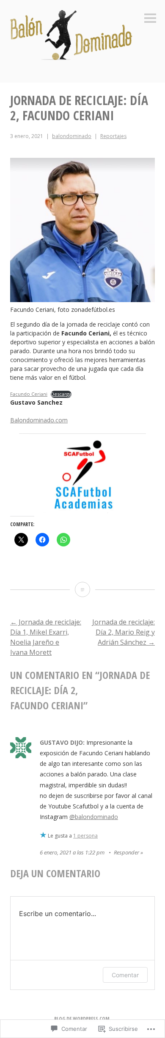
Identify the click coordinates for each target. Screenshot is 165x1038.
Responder (126, 852)
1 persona (85, 835)
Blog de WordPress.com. (82, 1018)
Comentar (125, 975)
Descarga (61, 394)
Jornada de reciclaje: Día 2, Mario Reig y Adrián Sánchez (123, 632)
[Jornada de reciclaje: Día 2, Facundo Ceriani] (82, 589)
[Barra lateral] (150, 19)
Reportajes (113, 136)
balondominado (71, 136)
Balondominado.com (39, 420)
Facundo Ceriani (28, 394)
